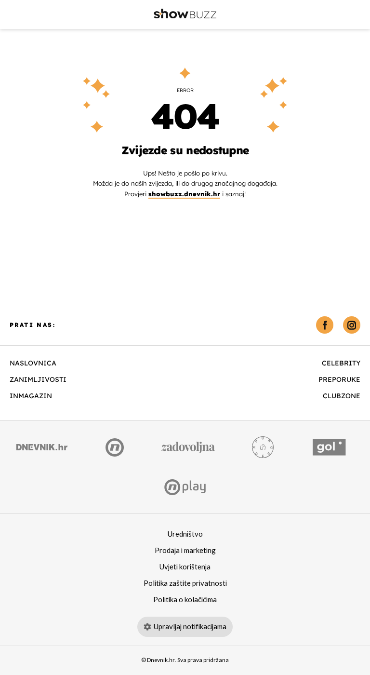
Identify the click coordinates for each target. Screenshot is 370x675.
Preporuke (339, 379)
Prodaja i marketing (185, 550)
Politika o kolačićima (185, 599)
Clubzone (341, 396)
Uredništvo (185, 534)
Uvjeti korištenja (185, 567)
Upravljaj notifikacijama (190, 626)
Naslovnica (33, 363)
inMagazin (31, 396)
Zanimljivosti (38, 379)
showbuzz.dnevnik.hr (184, 194)
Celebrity (341, 363)
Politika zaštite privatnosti (185, 583)
